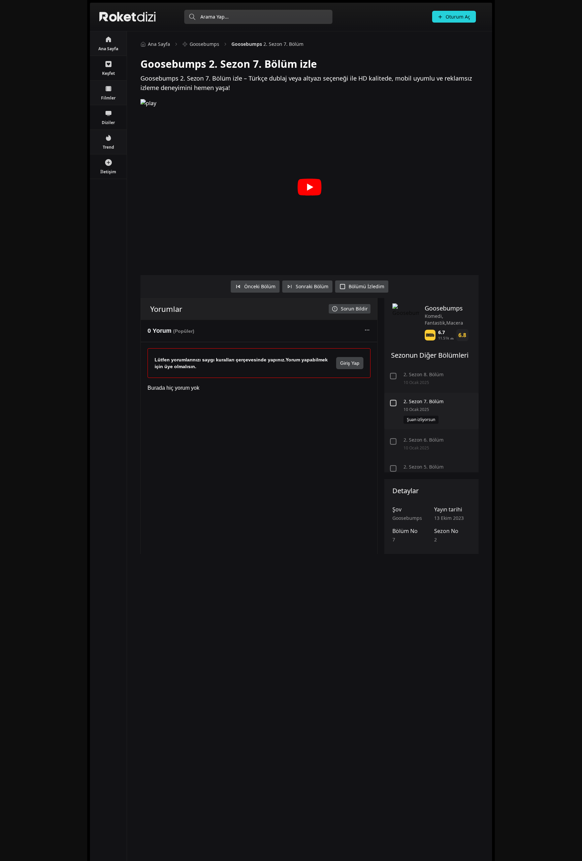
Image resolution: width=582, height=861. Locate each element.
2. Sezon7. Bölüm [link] (267, 44)
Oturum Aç (458, 16)
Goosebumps (204, 44)
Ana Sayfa (159, 44)
